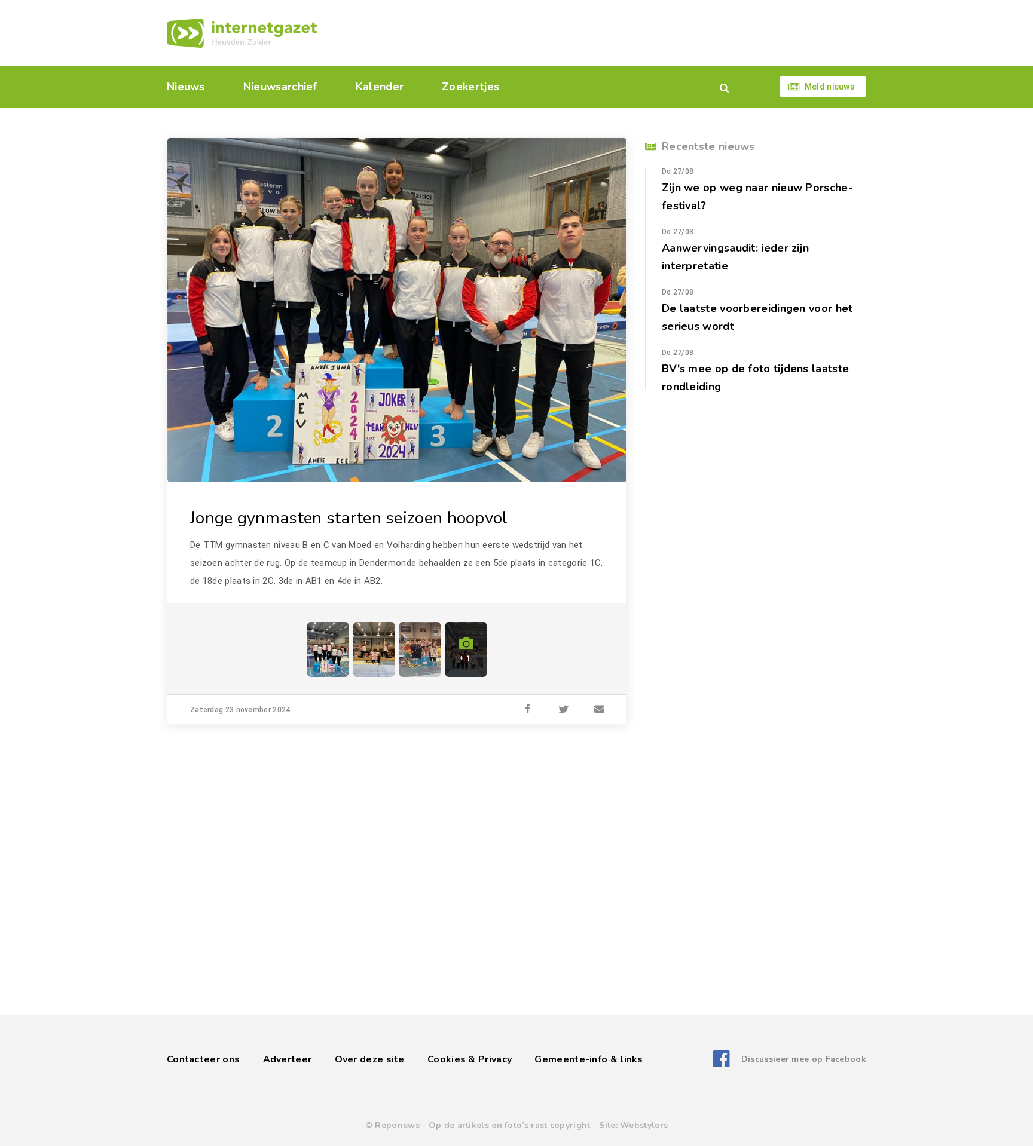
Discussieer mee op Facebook (803, 1059)
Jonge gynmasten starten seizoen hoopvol (349, 518)
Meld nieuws (830, 86)
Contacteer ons (203, 1059)
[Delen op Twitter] (564, 710)
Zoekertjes (470, 86)
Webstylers (644, 1125)
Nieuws (186, 86)
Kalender (380, 86)
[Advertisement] (598, 33)
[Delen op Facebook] (528, 710)
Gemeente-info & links (588, 1059)
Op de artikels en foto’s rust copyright (510, 1125)
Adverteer (287, 1059)
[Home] (242, 33)
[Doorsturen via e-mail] (599, 710)
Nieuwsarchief (280, 86)
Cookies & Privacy (469, 1059)
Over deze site (370, 1059)
